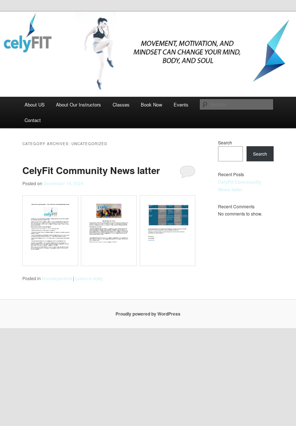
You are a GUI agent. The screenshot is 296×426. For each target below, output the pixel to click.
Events (181, 104)
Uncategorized (57, 278)
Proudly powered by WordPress (148, 313)
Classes (121, 104)
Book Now (151, 104)
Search (225, 142)
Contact (33, 120)
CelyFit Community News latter (91, 170)
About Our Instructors (78, 104)
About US (35, 104)
